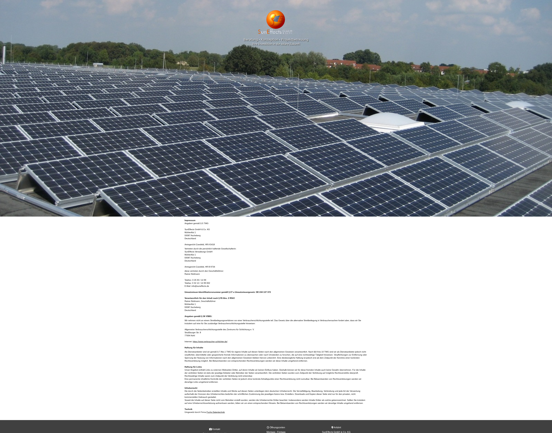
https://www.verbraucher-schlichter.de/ (210, 341)
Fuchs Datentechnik (216, 412)
